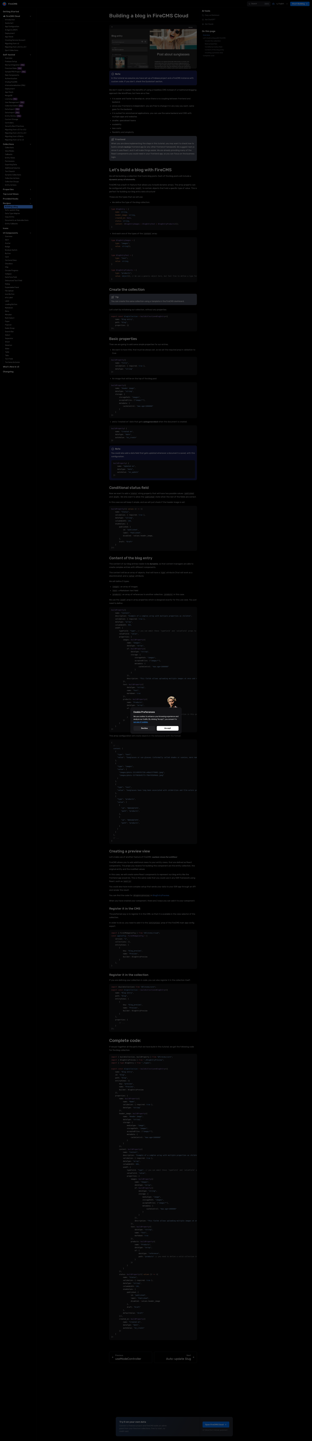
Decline (144, 728)
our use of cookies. (140, 722)
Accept (167, 728)
